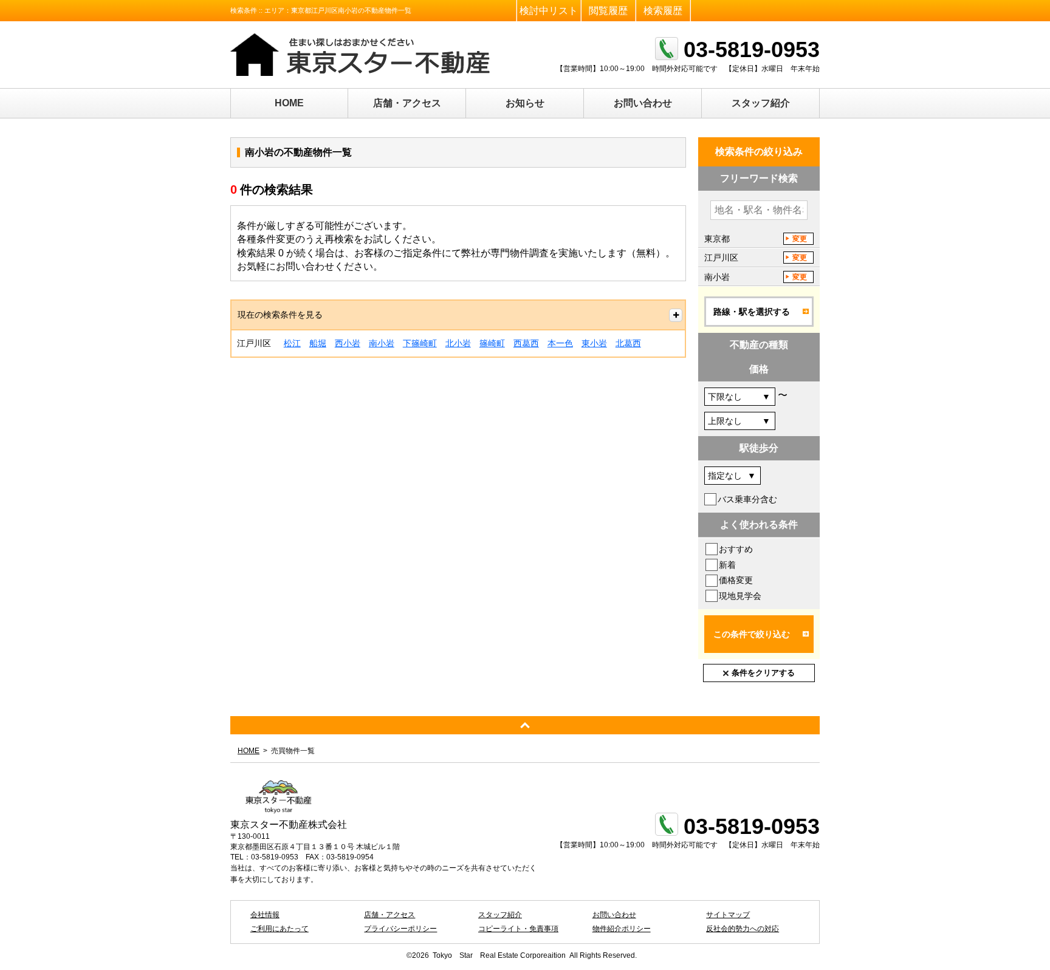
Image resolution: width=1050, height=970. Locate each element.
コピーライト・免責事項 (518, 928)
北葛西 (628, 343)
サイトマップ (728, 914)
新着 (727, 565)
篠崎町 (492, 343)
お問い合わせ (643, 103)
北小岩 (458, 343)
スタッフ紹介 (761, 103)
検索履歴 (662, 10)
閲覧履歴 (608, 10)
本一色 (560, 343)
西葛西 (526, 343)
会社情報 (265, 914)
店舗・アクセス (407, 103)
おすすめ (736, 549)
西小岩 (347, 343)
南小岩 (381, 343)
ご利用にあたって (279, 928)
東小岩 (594, 343)
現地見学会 (740, 596)
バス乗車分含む (747, 499)
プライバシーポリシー (400, 928)
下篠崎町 (420, 343)
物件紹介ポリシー (621, 928)
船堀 (317, 343)
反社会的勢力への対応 (742, 928)
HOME (289, 103)
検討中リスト (549, 10)
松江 (292, 343)
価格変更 (736, 580)
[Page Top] (525, 725)
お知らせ (525, 103)
